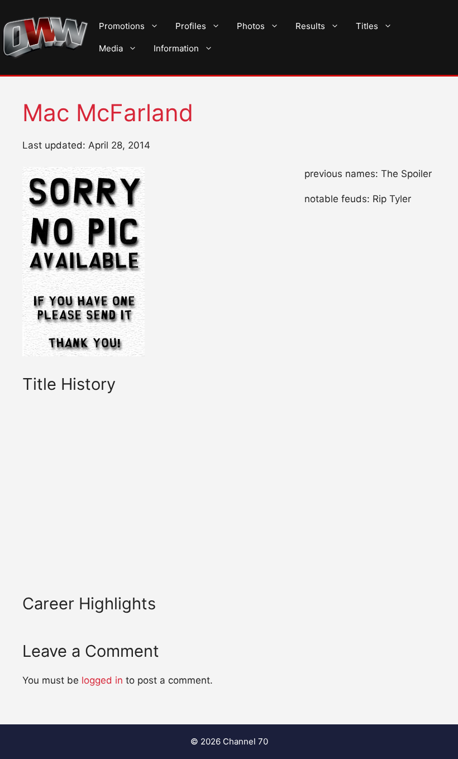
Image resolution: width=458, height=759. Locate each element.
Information (176, 48)
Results (310, 26)
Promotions (122, 26)
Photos (251, 26)
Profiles (190, 26)
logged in (102, 680)
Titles (367, 26)
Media (111, 48)
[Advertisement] (153, 511)
